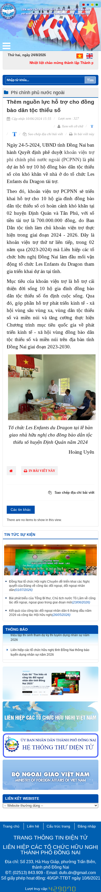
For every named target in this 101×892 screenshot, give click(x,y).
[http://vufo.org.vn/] (50, 716)
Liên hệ (33, 826)
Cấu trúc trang (58, 826)
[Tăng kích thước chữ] (13, 134)
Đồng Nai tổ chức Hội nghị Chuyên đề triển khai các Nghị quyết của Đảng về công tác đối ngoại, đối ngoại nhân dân (49, 586)
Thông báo (16, 629)
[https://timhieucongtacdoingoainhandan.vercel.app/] (50, 683)
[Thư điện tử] (50, 745)
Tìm (90, 80)
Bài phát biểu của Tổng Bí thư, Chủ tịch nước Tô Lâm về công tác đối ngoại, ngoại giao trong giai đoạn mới (52, 600)
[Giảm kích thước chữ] (91, 126)
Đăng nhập (87, 826)
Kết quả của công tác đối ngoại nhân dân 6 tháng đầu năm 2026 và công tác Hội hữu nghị (50, 613)
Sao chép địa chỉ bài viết (45, 134)
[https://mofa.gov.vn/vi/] (50, 775)
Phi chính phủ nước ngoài (37, 92)
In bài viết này (83, 134)
